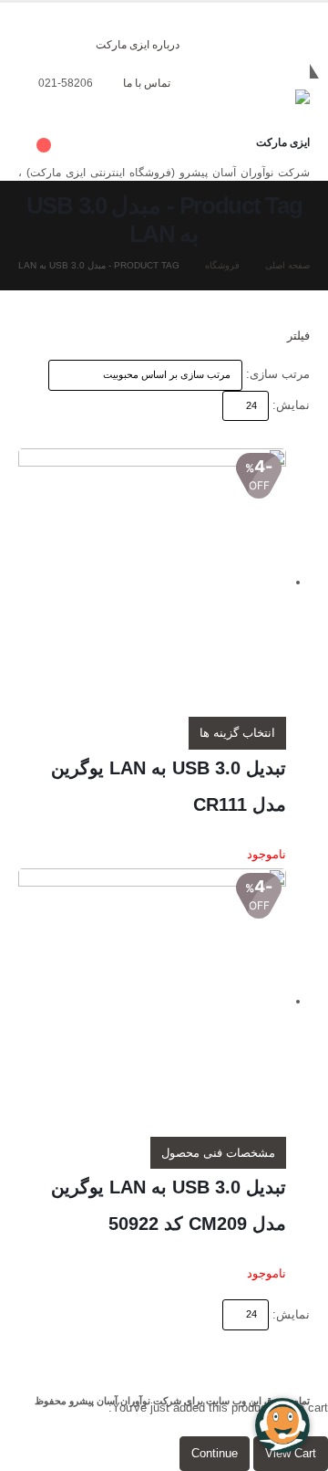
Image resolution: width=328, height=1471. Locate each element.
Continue (214, 1453)
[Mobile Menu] (293, 66)
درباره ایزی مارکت (137, 44)
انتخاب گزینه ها (237, 733)
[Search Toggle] (205, 91)
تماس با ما (146, 83)
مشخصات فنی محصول (218, 1153)
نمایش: (291, 405)
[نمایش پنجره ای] (302, 434)
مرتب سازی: (278, 374)
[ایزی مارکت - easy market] (260, 114)
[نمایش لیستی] (289, 434)
